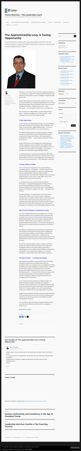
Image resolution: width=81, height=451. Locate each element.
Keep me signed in (64, 121)
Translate (65, 47)
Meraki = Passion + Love (65, 57)
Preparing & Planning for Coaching (67, 59)
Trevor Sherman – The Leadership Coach (23, 15)
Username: (61, 113)
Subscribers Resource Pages (38, 22)
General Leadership (9, 98)
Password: (61, 117)
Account (8, 25)
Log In (73, 125)
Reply (8, 366)
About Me (65, 22)
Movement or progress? (66, 139)
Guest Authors (57, 22)
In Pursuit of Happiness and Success (67, 56)
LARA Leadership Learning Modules (20, 22)
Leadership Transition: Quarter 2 (67, 71)
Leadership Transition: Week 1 (66, 80)
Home (7, 22)
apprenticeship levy (9, 100)
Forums (50, 22)
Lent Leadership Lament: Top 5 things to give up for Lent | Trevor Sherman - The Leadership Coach (67, 137)
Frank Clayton (8, 95)
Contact (16, 25)
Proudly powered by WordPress (32, 437)
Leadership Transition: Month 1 (66, 77)
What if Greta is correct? (66, 147)
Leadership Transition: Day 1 (66, 83)
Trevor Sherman (14, 347)
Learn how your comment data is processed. (35, 401)
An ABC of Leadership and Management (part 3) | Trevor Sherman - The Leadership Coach (67, 145)
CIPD (13, 102)
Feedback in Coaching (64, 60)
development (8, 103)
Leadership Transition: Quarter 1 (66, 74)
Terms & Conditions (28, 449)
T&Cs (24, 437)
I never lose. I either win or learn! (67, 61)
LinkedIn (28, 309)
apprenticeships (8, 102)
